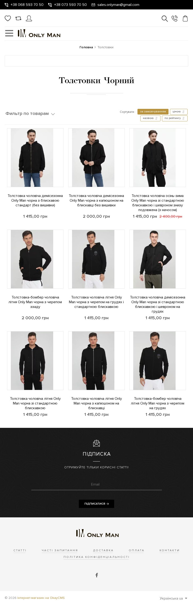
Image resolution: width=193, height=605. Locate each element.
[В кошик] (7, 180)
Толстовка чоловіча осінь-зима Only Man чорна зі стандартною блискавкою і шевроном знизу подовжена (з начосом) (157, 202)
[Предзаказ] (130, 383)
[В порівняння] (7, 154)
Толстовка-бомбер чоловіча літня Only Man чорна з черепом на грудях (157, 403)
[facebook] (96, 575)
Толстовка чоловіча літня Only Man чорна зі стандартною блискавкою (35, 403)
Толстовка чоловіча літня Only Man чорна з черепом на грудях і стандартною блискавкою (96, 302)
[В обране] (7, 167)
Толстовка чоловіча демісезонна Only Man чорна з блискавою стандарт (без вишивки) (35, 200)
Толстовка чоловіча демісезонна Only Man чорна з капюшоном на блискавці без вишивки (96, 200)
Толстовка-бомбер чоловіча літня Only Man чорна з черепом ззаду (35, 302)
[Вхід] (29, 20)
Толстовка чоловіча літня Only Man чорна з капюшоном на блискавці (96, 403)
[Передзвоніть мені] (174, 19)
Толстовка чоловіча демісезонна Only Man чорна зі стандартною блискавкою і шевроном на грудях (157, 304)
